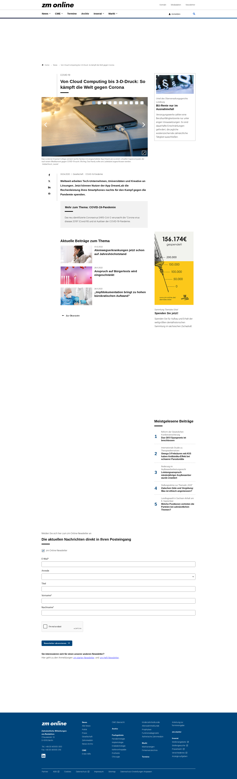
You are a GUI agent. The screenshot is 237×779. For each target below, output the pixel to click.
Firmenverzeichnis (149, 750)
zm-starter (176, 732)
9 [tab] (136, 102)
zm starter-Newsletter (83, 658)
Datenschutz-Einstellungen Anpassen (136, 772)
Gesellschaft (87, 737)
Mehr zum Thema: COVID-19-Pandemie (90, 207)
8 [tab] (131, 102)
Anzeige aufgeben (179, 756)
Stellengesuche (178, 745)
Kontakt (163, 5)
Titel (44, 584)
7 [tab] (126, 102)
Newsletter (190, 5)
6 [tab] (120, 102)
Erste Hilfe (86, 754)
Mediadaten (176, 5)
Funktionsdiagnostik (150, 733)
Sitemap (111, 772)
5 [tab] (115, 102)
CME (57, 13)
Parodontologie (118, 739)
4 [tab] (110, 102)
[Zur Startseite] (58, 5)
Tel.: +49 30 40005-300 (52, 747)
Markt (111, 13)
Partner (45, 772)
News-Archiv (87, 744)
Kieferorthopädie (119, 750)
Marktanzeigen (148, 747)
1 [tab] (93, 102)
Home (47, 65)
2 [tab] (99, 102)
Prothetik (116, 753)
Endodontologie (118, 746)
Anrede (45, 571)
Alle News (86, 726)
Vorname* (47, 595)
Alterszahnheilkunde (150, 726)
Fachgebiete (118, 735)
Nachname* (48, 607)
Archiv (85, 13)
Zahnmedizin (87, 740)
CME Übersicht (118, 722)
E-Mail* (45, 559)
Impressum (99, 772)
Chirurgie (116, 757)
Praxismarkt (177, 749)
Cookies (67, 772)
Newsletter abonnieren (55, 643)
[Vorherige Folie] (45, 124)
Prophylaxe (146, 729)
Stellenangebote (179, 742)
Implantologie (117, 742)
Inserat (98, 13)
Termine (72, 13)
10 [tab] (142, 102)
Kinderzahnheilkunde (151, 722)
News (45, 13)
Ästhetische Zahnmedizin (152, 737)
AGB (55, 772)
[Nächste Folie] (143, 124)
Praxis (84, 733)
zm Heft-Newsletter (109, 658)
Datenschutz (81, 772)
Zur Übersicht (72, 316)
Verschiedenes (178, 753)
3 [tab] (104, 102)
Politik (84, 729)
